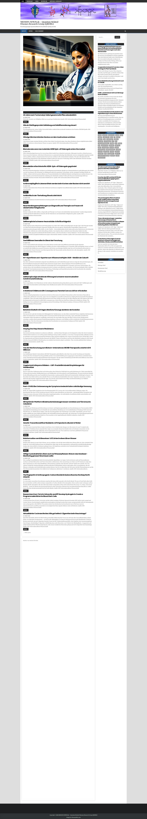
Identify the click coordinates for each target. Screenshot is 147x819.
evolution (100, 141)
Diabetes (100, 139)
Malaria (111, 147)
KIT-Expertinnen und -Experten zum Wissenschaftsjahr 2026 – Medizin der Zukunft (55, 257)
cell (111, 137)
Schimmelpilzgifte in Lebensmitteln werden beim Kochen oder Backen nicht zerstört (56, 183)
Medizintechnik (101, 149)
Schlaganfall (111, 153)
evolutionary (107, 141)
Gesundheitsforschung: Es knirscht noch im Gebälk (111, 81)
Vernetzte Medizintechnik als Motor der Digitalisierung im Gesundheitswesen (110, 112)
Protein (112, 151)
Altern (99, 135)
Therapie (112, 155)
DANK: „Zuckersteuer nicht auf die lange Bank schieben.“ (110, 93)
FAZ (116, 141)
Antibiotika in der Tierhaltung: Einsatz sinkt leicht (42, 195)
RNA (105, 153)
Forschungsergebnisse (103, 143)
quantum (117, 151)
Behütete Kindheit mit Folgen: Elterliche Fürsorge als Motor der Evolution (51, 310)
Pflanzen (100, 151)
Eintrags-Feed (101, 265)
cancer (100, 137)
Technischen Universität (103, 155)
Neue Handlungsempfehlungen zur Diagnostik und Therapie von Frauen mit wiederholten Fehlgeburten (53, 206)
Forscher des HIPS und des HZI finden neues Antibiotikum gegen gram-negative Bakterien (109, 178)
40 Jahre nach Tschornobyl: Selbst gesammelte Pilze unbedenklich (49, 115)
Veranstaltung (101, 157)
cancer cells (106, 137)
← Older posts (27, 532)
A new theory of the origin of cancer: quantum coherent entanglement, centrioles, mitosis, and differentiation (110, 240)
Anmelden (100, 262)
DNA (104, 139)
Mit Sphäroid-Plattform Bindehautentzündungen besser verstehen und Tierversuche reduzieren (57, 403)
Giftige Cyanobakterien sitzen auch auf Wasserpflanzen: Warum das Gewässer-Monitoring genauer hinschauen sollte (55, 455)
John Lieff (117, 145)
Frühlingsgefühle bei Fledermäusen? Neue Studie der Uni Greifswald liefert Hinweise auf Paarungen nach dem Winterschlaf (110, 49)
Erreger (116, 139)
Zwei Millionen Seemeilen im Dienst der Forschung (42, 240)
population (106, 151)
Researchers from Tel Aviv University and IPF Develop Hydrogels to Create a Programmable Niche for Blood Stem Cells (53, 495)
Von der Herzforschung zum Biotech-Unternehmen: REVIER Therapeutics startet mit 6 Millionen (57, 349)
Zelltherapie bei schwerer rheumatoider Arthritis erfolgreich (47, 221)
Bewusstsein (111, 135)
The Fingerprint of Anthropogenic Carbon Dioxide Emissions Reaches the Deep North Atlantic (56, 476)
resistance (100, 153)
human (120, 143)
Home (23, 1)
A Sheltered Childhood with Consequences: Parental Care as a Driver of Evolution (55, 291)
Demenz (118, 137)
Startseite (24, 31)
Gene (116, 143)
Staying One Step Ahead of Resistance (38, 329)
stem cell (117, 153)
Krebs (99, 147)
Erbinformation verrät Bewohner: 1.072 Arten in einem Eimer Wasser (49, 438)
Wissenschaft (30, 1)
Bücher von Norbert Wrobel (30, 540)
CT (114, 137)
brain (121, 135)
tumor (117, 155)
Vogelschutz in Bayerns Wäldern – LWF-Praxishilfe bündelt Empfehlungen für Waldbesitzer (53, 366)
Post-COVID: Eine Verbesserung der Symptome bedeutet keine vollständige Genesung (57, 386)
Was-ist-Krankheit (39, 31)
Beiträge (31, 31)
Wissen (36, 1)
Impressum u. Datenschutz (56, 1)
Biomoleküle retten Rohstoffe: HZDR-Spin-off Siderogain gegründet (50, 166)
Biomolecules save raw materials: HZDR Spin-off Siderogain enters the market (54, 149)
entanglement (110, 139)
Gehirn (111, 143)
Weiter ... (26, 122)
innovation (111, 145)
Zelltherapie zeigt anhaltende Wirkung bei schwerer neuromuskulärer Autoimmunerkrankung (51, 278)
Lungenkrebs (105, 147)
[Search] (125, 31)
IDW (99, 145)
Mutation (118, 149)
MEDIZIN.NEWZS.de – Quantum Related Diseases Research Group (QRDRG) (39, 22)
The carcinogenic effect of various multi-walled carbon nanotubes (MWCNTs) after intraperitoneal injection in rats (109, 200)
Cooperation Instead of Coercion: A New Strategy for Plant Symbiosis (111, 68)
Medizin (116, 147)
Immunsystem (104, 145)
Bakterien (105, 135)
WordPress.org (102, 271)
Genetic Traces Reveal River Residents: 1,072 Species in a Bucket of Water (52, 423)
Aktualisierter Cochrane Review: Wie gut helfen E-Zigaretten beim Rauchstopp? (54, 513)
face (113, 141)
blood (117, 135)
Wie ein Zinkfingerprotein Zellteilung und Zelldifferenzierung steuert (49, 125)
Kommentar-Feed (102, 268)
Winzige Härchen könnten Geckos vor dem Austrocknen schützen (49, 137)
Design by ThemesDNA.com (73, 817)
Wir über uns (44, 1)
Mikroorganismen (111, 149)
